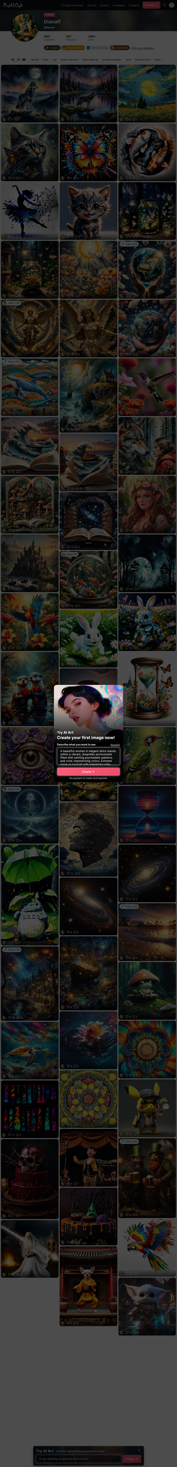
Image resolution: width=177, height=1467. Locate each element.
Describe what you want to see (76, 744)
